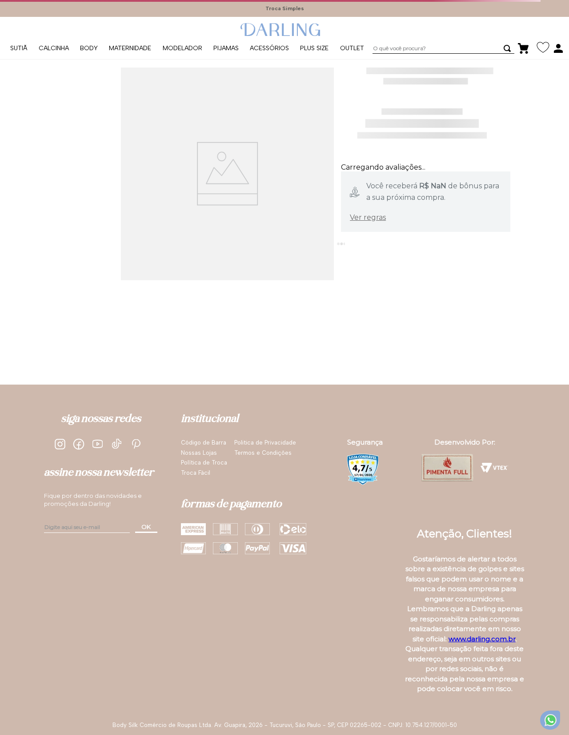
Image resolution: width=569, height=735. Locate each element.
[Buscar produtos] (522, 42)
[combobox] (453, 42)
